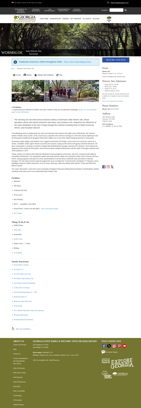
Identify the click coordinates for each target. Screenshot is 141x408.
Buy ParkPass (75, 18)
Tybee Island (18, 306)
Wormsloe (12, 53)
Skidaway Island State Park (23, 301)
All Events (87, 18)
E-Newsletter (17, 400)
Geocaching (18, 253)
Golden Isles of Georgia (21, 288)
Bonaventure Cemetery (21, 265)
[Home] (25, 18)
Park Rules (16, 386)
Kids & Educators (19, 368)
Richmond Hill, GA (20, 297)
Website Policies (18, 405)
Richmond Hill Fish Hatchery (23, 319)
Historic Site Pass (116, 60)
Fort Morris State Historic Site (23, 278)
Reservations (55, 18)
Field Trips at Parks (19, 373)
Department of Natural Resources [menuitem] (21, 11)
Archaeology (17, 395)
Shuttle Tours (18, 239)
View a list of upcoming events (77, 62)
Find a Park (44, 18)
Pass (60, 75)
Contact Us (17, 354)
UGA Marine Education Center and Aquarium (29, 310)
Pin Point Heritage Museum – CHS (25, 292)
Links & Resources (19, 382)
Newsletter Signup (111, 352)
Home (12, 68)
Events (18, 75)
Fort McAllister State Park (22, 274)
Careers (65, 18)
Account (96, 18)
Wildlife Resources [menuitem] (36, 10)
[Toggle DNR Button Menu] (109, 19)
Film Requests (18, 377)
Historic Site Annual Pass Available (112, 101)
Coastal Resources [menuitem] (77, 10)
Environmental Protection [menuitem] (63, 10)
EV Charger (18, 213)
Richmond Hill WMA (21, 315)
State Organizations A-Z (119, 3)
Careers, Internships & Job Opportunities (20, 359)
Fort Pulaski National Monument (24, 283)
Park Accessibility (19, 391)
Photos (29, 75)
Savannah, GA (19, 269)
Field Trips (17, 230)
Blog (14, 349)
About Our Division (19, 345)
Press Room (17, 363)
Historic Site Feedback (45, 75)
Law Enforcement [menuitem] (49, 10)
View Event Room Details (49, 208)
